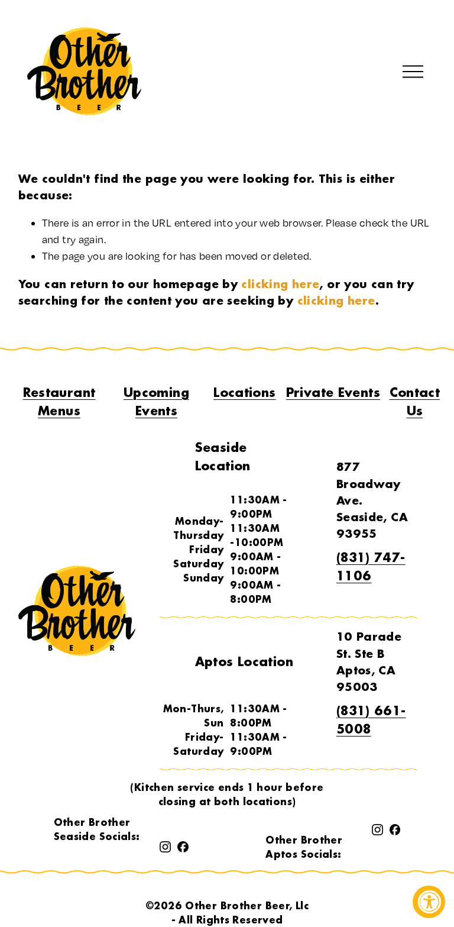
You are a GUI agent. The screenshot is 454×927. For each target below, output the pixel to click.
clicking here (280, 283)
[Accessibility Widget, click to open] (429, 902)
